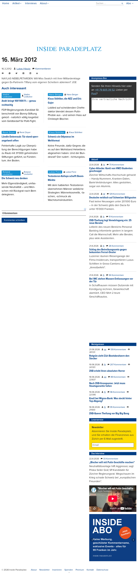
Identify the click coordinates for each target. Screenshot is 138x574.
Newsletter (44, 569)
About (43, 3)
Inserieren (57, 569)
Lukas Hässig (23, 68)
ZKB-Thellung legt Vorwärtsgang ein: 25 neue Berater (110, 222)
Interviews (31, 3)
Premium (80, 569)
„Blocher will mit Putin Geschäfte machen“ (112, 462)
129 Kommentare (117, 194)
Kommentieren (43, 68)
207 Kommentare (118, 364)
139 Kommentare (118, 349)
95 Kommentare (117, 407)
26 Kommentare (116, 246)
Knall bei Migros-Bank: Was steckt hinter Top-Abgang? (110, 400)
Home (5, 3)
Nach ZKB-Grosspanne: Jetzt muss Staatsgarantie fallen (107, 385)
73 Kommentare (116, 164)
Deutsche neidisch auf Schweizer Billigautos (112, 197)
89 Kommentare (118, 377)
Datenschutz (102, 569)
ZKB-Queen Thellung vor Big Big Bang (109, 413)
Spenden (68, 569)
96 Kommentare (117, 392)
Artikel (16, 3)
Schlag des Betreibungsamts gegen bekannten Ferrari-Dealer (108, 251)
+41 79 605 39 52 (105, 89)
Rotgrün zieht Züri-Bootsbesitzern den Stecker (109, 357)
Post (93, 93)
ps (105, 349)
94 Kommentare (116, 275)
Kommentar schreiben (14, 220)
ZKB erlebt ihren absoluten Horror (107, 371)
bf (104, 194)
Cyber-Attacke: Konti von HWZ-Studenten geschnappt (111, 170)
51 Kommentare (116, 216)
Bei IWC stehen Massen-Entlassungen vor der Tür (111, 280)
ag (105, 377)
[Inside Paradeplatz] (69, 50)
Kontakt (90, 569)
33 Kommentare (110, 458)
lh (104, 164)
